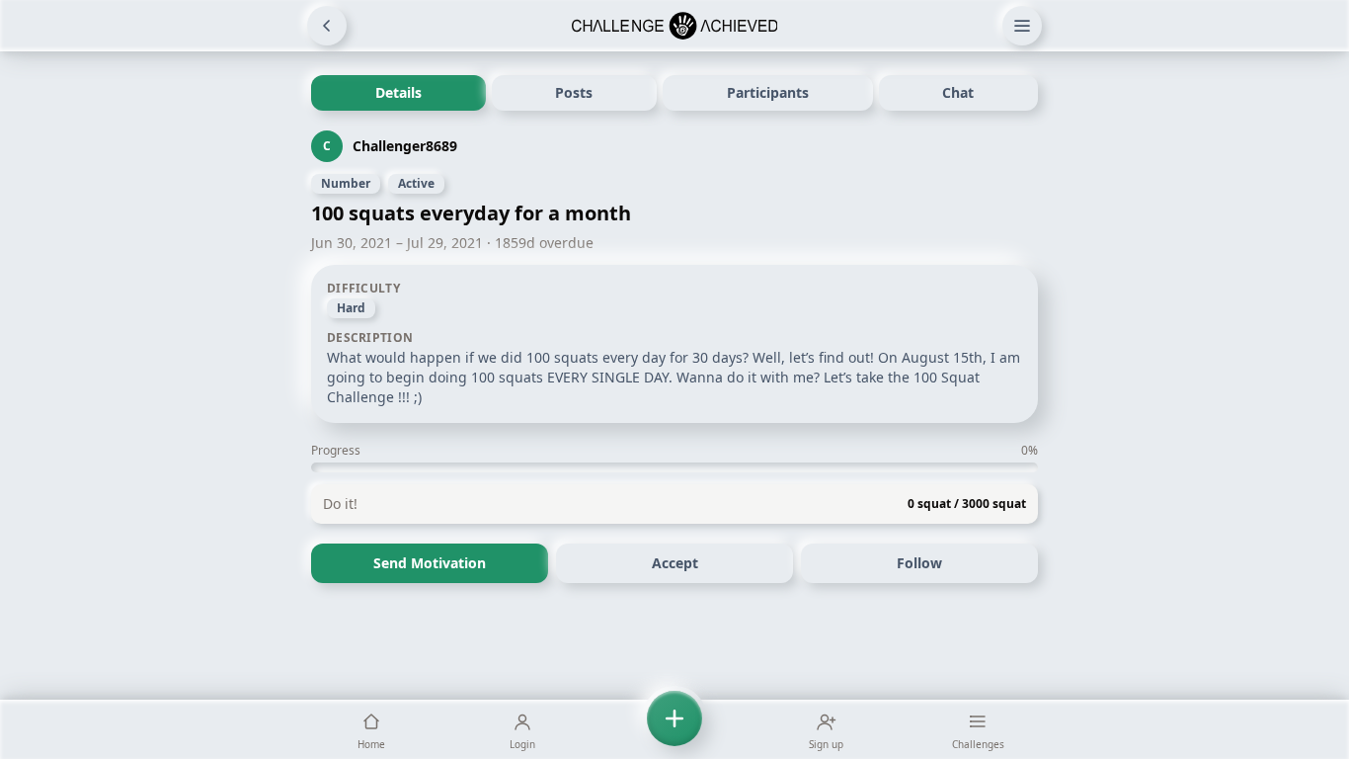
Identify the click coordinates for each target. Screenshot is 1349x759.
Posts (574, 92)
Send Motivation (429, 562)
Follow (919, 562)
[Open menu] (1022, 25)
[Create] (674, 729)
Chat (958, 92)
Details (398, 92)
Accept (675, 562)
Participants (768, 92)
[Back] (327, 25)
